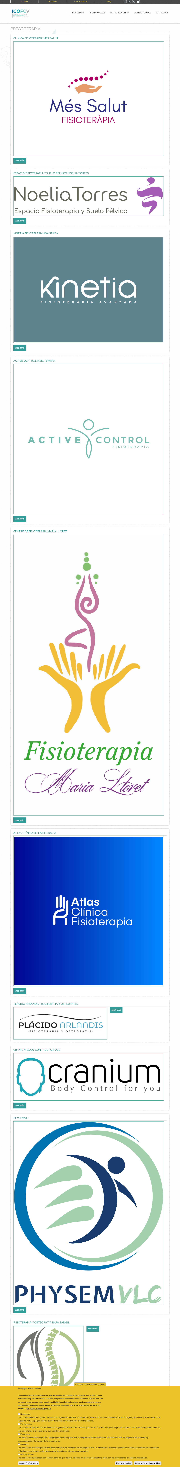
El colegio (78, 12)
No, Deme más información (38, 1409)
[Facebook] (125, 2)
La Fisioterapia (142, 12)
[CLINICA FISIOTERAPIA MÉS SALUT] (88, 98)
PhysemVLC (21, 1118)
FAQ (109, 1)
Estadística (25, 1434)
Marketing (24, 1444)
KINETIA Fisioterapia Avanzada (35, 233)
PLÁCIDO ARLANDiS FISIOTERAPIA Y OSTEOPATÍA (45, 1004)
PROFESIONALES (97, 12)
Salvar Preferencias (28, 1463)
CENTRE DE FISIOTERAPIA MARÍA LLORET (40, 531)
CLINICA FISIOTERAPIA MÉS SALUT (35, 38)
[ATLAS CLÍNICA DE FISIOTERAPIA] (88, 911)
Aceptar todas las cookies (147, 1463)
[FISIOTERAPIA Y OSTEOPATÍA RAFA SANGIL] (48, 1360)
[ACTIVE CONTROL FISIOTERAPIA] (88, 439)
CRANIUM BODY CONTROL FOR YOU (36, 1050)
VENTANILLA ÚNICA (119, 12)
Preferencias (26, 1424)
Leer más (20, 160)
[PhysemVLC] (88, 1213)
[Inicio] (30, 13)
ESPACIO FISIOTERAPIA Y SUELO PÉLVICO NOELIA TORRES (51, 173)
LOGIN (25, 1)
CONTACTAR (162, 12)
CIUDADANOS (80, 1)
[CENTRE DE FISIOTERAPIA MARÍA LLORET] (88, 675)
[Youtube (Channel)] (138, 2)
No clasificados (27, 1454)
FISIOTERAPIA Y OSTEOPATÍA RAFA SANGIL (41, 1322)
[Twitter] (129, 2)
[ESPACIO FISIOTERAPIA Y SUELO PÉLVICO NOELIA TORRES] (88, 196)
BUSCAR (53, 1)
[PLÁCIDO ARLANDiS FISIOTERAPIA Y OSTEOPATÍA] (60, 1023)
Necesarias (25, 1414)
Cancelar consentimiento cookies (90, 1384)
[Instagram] (133, 2)
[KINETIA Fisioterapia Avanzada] (88, 290)
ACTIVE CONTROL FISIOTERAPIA (34, 360)
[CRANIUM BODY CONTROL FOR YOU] (88, 1076)
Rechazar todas (123, 1463)
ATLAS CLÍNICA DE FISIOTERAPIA (34, 833)
